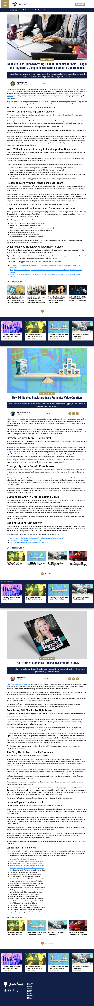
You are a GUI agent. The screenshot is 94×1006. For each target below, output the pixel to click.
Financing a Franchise (29, 987)
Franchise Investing (47, 393)
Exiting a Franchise (47, 59)
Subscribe (80, 4)
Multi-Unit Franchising (29, 994)
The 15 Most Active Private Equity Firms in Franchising (35, 9)
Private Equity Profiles (30, 983)
